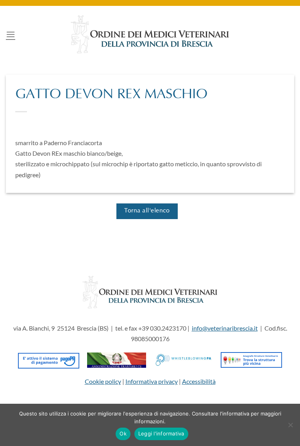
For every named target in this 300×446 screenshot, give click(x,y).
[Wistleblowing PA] (183, 359)
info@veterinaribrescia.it (225, 328)
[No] (290, 427)
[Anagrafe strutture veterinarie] (251, 359)
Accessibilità (199, 381)
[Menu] (10, 34)
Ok (123, 433)
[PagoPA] (48, 359)
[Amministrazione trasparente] (116, 359)
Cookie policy (103, 381)
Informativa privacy (151, 381)
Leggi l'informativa (161, 433)
